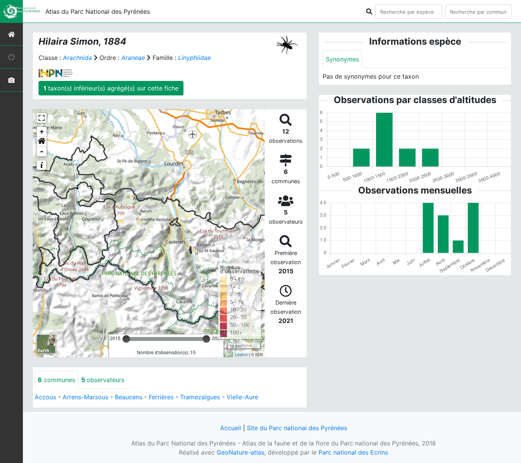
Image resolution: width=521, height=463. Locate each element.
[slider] (126, 339)
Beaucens (128, 397)
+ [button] (42, 131)
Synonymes (342, 59)
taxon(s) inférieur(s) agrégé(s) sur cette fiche (110, 88)
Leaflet (241, 354)
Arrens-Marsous (85, 397)
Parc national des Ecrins (353, 452)
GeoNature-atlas (240, 452)
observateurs (102, 380)
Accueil (230, 428)
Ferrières (161, 397)
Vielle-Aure (242, 397)
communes (56, 380)
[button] (42, 142)
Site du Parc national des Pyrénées (297, 428)
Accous (45, 397)
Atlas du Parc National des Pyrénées (97, 11)
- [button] (42, 151)
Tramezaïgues (200, 397)
